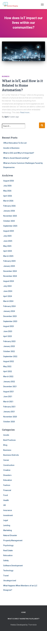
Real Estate (8, 550)
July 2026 (7, 186)
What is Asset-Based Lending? (16, 158)
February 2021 (9, 407)
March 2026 (8, 201)
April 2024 (7, 296)
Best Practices (9, 440)
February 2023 (9, 341)
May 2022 (7, 366)
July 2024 (7, 286)
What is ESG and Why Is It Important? (18, 153)
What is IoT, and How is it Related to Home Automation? (22, 85)
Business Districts (11, 455)
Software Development (13, 566)
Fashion (6, 485)
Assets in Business (11, 148)
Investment (8, 515)
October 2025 (9, 221)
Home (23, 612)
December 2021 (10, 386)
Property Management (12, 540)
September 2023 (10, 321)
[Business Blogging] (11, 4)
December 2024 (10, 271)
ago (14, 117)
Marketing (7, 530)
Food (5, 495)
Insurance (7, 510)
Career (6, 460)
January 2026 (9, 211)
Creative (6, 470)
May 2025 (7, 246)
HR (4, 505)
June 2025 (7, 241)
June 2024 (7, 291)
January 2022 (9, 382)
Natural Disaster (10, 535)
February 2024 (9, 306)
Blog (5, 445)
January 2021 (9, 412)
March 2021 (8, 402)
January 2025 (9, 266)
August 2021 (8, 392)
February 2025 (9, 261)
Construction (8, 465)
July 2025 (7, 236)
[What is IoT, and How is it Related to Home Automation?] (23, 55)
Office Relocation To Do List (15, 143)
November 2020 (10, 417)
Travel (6, 576)
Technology (8, 570)
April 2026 (7, 196)
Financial (7, 490)
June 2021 (7, 396)
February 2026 (9, 206)
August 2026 (8, 181)
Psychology (8, 545)
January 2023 (9, 346)
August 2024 (8, 281)
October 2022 (9, 351)
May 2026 (7, 191)
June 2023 (7, 331)
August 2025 (8, 231)
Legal (5, 520)
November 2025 (10, 216)
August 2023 (8, 326)
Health (6, 500)
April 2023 (7, 336)
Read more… (25, 112)
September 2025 (10, 226)
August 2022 (8, 361)
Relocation (8, 555)
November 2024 (10, 276)
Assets (6, 435)
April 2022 (7, 371)
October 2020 (9, 422)
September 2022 (10, 356)
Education (7, 480)
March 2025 (8, 256)
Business (5, 76)
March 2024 (8, 301)
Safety (6, 560)
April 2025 (7, 251)
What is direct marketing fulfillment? (23, 619)
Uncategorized (9, 581)
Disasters (7, 475)
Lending (6, 525)
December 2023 (10, 316)
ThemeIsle (32, 625)
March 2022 (8, 376)
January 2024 (9, 311)
